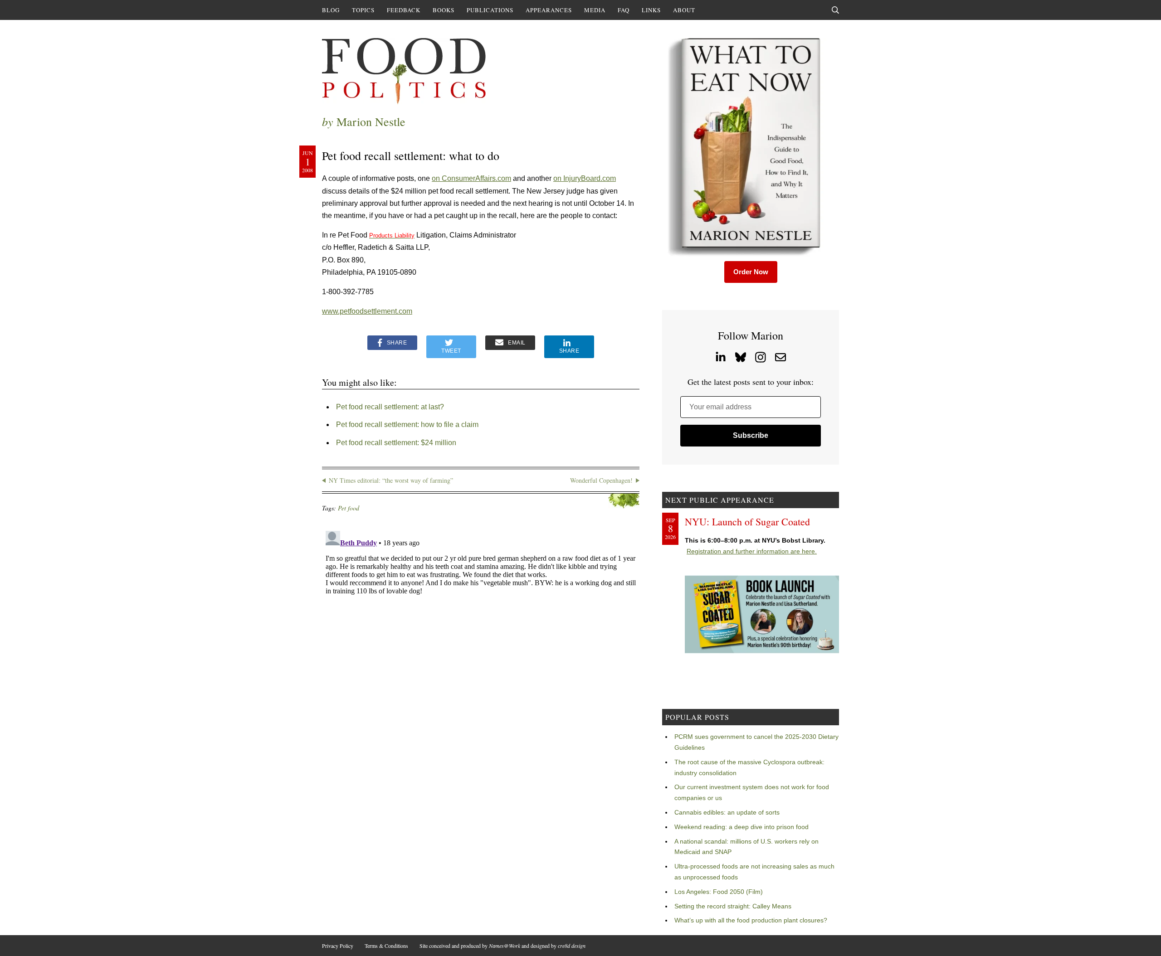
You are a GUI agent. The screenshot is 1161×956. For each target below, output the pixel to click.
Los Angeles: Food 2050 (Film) (718, 891)
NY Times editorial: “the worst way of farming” (391, 480)
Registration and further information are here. (752, 551)
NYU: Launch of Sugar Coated (747, 521)
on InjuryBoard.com (584, 178)
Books (443, 10)
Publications (490, 10)
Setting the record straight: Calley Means (732, 906)
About (684, 10)
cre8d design (571, 945)
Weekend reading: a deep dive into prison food (741, 826)
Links (651, 10)
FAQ (623, 10)
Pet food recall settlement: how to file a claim (407, 424)
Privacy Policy (337, 945)
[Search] (835, 10)
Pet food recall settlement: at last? (390, 407)
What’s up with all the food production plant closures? (750, 920)
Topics (363, 10)
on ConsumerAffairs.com (471, 178)
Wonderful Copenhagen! (601, 480)
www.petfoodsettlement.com (367, 311)
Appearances (549, 10)
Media (594, 10)
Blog (331, 10)
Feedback (403, 10)
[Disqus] (480, 640)
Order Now (750, 272)
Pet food (348, 508)
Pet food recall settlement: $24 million (396, 442)
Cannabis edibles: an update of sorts (727, 812)
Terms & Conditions (386, 945)
